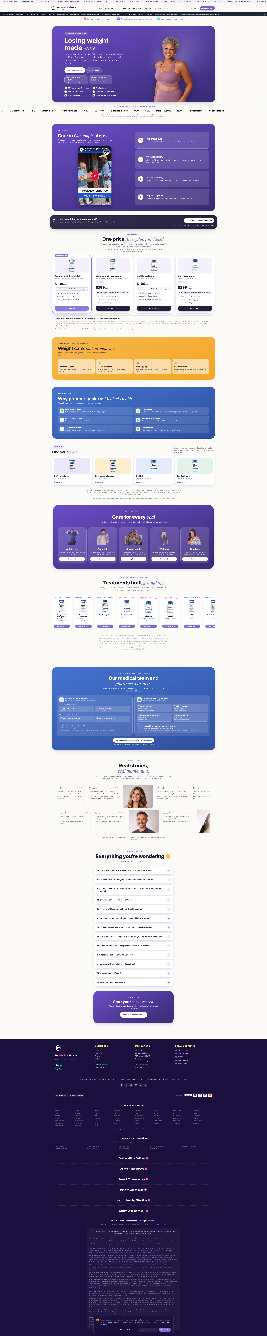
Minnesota (176, 1115)
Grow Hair (126, 8)
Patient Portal (207, 8)
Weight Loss (102, 8)
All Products (115, 8)
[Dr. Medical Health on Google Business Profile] (145, 1085)
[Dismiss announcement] (264, 14)
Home (97, 1050)
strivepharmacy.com (180, 710)
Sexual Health (137, 8)
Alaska (77, 1110)
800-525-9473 (142, 708)
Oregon (136, 1120)
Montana (77, 1118)
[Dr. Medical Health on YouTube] (136, 1085)
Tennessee (78, 1123)
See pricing (94, 70)
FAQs (97, 1059)
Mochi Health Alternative (188, 1146)
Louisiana (78, 1115)
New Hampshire (139, 1118)
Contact (166, 8)
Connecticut (177, 1110)
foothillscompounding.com (181, 719)
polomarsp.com (142, 719)
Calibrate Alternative (61, 1148)
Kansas (195, 1113)
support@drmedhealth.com (132, 1079)
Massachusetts (138, 1115)
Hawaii (96, 1113)
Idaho (116, 1113)
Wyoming (97, 1125)
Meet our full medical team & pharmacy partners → (133, 740)
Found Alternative (123, 1148)
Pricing (97, 1056)
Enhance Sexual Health (143, 1062)
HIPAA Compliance (184, 1057)
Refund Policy (183, 1063)
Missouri (57, 1118)
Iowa (174, 1113)
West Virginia (59, 1125)
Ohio (95, 1120)
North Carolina (59, 1120)
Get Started (61, 626)
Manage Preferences (128, 1330)
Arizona (96, 1110)
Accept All (165, 1330)
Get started (71, 308)
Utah (115, 1123)
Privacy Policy (183, 1050)
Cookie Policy (183, 1060)
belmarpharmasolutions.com (146, 710)
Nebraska (97, 1118)
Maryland (117, 1115)
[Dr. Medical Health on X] (131, 1085)
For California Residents (132, 1224)
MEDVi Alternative (92, 1148)
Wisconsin (78, 1125)
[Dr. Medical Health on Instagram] (126, 1085)
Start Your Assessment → (133, 1015)
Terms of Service (184, 1053)
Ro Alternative (59, 1146)
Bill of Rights (145, 1224)
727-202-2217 (142, 717)
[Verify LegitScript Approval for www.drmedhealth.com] (59, 1066)
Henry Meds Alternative (157, 1146)
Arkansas (117, 1110)
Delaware (196, 1110)
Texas (96, 1123)
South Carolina (197, 1120)
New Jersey (157, 1118)
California (137, 1110)
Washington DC (197, 1123)
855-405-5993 (178, 708)
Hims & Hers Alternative (94, 1146)
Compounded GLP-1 (142, 1053)
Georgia (77, 1113)
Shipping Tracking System (159, 1224)
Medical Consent (117, 1224)
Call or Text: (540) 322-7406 (158, 1079)
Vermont (136, 1123)
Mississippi (196, 1115)
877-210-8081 (178, 717)
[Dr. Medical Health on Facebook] (121, 1085)
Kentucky (58, 1115)
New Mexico (177, 1118)
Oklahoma (117, 1120)
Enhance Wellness (141, 1065)
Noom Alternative (123, 1146)
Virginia (156, 1123)
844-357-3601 (170, 728)
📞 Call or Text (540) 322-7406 (199, 220)
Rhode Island (177, 1120)
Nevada (116, 1118)
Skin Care (157, 8)
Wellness (148, 8)
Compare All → (154, 1148)
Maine (96, 1115)
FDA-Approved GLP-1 (142, 1056)
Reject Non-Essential (148, 1330)
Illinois (136, 1113)
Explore (71, 559)
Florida (57, 1113)
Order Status (193, 8)
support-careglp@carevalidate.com (154, 728)
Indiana (156, 1113)
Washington (177, 1123)
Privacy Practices (105, 1224)
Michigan (156, 1115)
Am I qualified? (74, 70)
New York (196, 1118)
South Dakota (59, 1123)
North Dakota (79, 1120)
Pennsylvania (158, 1120)
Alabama (57, 1110)
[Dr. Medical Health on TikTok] (141, 1085)
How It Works (99, 1053)
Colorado (156, 1110)
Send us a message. (141, 861)
